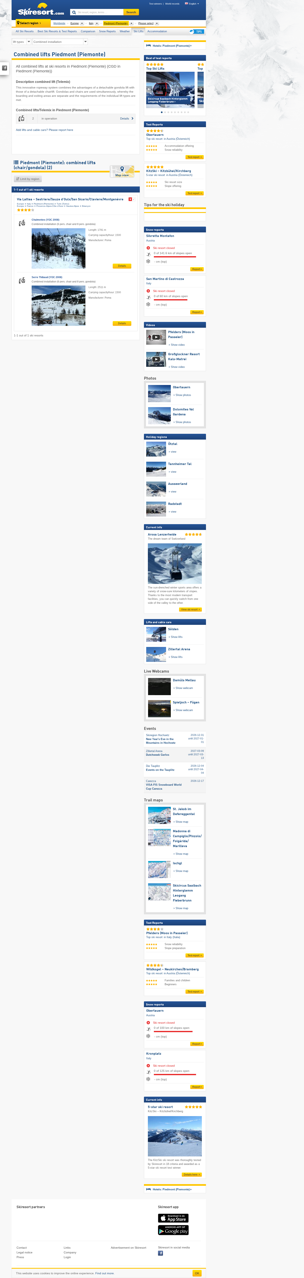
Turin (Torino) (63, 204)
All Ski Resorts (25, 31)
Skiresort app (168, 1207)
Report (196, 269)
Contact (22, 1247)
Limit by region (29, 179)
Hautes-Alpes (72, 206)
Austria (150, 240)
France (30, 206)
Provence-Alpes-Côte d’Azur (49, 206)
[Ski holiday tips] (196, 31)
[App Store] (173, 1223)
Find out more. (105, 1273)
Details (122, 265)
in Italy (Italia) (172, 937)
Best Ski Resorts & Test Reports (57, 31)
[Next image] (201, 89)
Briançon (86, 206)
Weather (125, 31)
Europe (20, 204)
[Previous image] (149, 89)
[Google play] (173, 1234)
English (192, 3)
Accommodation (157, 31)
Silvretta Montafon (160, 236)
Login (67, 1257)
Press (20, 1257)
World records (172, 3)
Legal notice (24, 1252)
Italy (29, 204)
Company (70, 1252)
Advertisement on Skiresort (128, 1247)
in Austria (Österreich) (177, 138)
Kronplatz (153, 1054)
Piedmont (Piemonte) (44, 204)
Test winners (155, 3)
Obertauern (155, 1011)
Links (67, 1247)
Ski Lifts (139, 31)
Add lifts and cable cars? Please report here (44, 130)
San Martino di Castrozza (165, 279)
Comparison (88, 31)
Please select (145, 23)
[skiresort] (39, 10)
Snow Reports (107, 31)
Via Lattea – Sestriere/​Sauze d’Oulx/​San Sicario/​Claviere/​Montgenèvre (70, 199)
